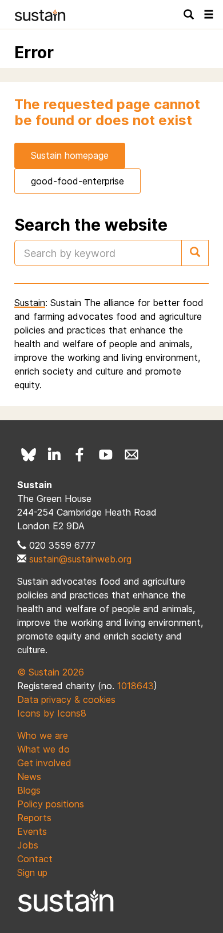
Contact (35, 858)
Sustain (29, 302)
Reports (34, 817)
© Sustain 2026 (50, 672)
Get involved (44, 763)
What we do (43, 749)
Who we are (42, 735)
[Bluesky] (28, 454)
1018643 (135, 685)
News (29, 776)
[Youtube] (105, 454)
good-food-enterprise (77, 181)
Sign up (32, 872)
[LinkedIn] (54, 454)
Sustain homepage (70, 155)
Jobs (27, 845)
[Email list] (131, 454)
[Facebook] (80, 454)
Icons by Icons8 (51, 713)
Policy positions (50, 804)
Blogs (29, 790)
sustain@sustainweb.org (80, 559)
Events (32, 831)
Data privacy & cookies (66, 699)
